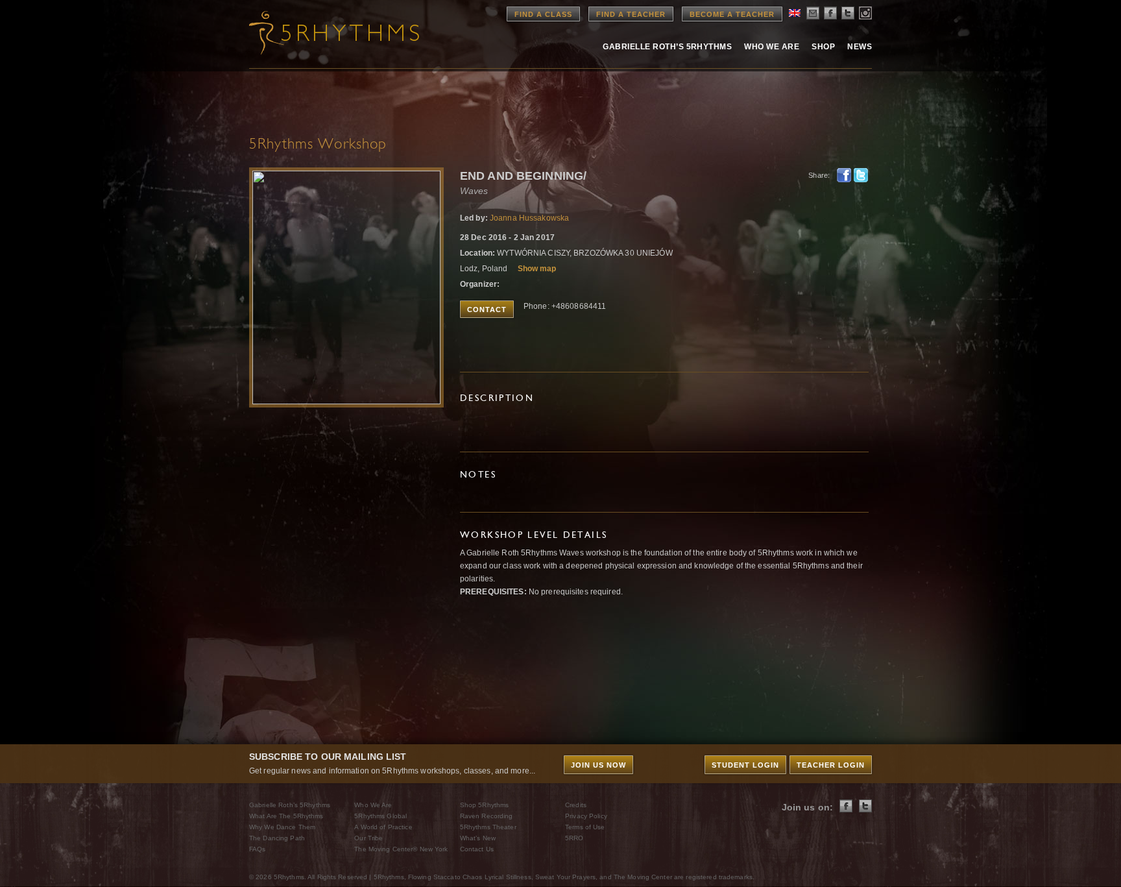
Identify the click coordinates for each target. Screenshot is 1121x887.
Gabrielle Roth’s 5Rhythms (289, 804)
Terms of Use (585, 827)
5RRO (574, 838)
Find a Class (543, 14)
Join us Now (598, 765)
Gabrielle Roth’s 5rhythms (667, 46)
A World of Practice (383, 827)
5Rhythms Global (380, 816)
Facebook (844, 175)
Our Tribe (368, 838)
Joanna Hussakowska (529, 218)
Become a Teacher (732, 14)
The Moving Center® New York (401, 849)
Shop (823, 46)
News (859, 46)
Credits (575, 804)
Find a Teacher (631, 14)
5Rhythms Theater (488, 827)
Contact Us (477, 849)
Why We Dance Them (282, 827)
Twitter (861, 175)
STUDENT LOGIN (745, 765)
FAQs (257, 849)
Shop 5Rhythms (484, 804)
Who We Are (771, 46)
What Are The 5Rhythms (286, 816)
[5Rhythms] (320, 32)
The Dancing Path (277, 838)
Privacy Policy (586, 816)
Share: (819, 175)
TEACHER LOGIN (831, 765)
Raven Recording (486, 816)
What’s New (478, 838)
